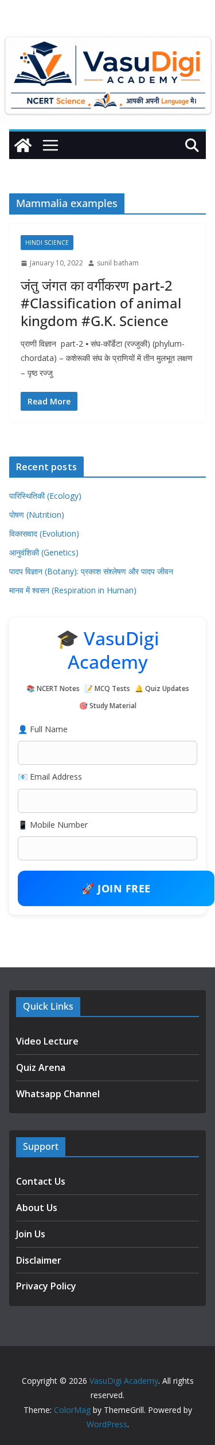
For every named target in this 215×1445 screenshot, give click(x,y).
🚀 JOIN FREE (116, 888)
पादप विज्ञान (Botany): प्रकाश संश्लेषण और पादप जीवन (91, 571)
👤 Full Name (43, 729)
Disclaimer (38, 1260)
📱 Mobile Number (53, 824)
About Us (36, 1207)
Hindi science (47, 243)
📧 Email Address (50, 776)
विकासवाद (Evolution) (44, 533)
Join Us (30, 1234)
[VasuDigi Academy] (23, 145)
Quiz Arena (40, 1067)
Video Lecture (47, 1041)
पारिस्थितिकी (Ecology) (45, 495)
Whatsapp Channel (58, 1093)
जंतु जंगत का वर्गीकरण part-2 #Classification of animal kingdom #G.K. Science (101, 303)
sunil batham (118, 263)
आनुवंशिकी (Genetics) (44, 552)
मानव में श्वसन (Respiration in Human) (72, 590)
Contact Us (40, 1181)
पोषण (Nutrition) (36, 514)
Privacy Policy (46, 1286)
